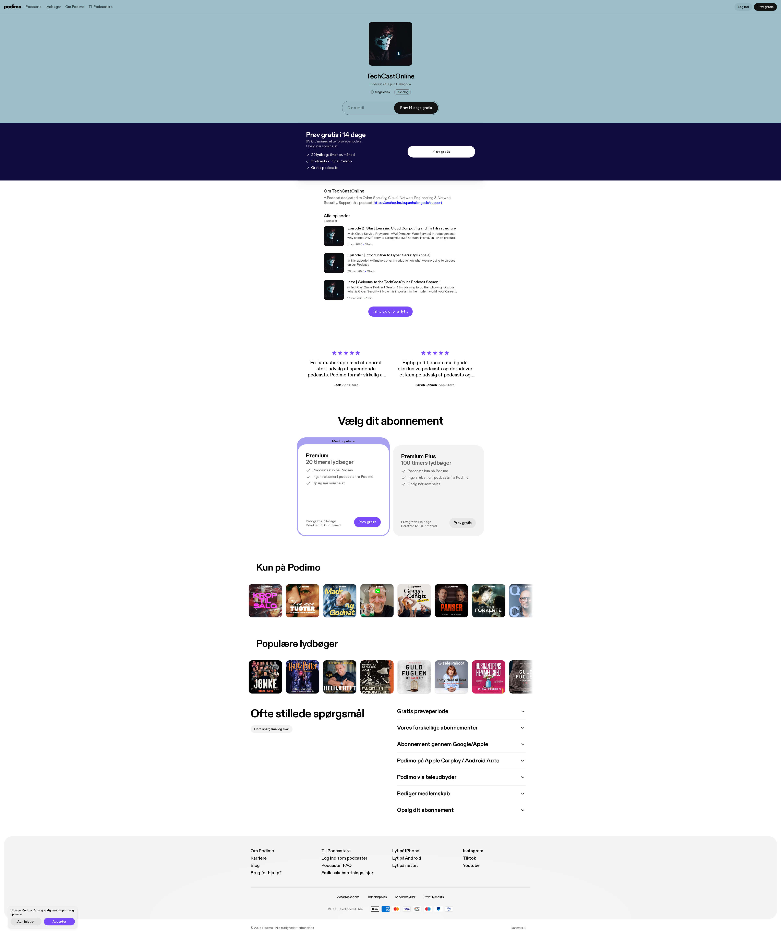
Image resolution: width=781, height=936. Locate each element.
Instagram (473, 851)
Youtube (471, 865)
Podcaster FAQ (336, 865)
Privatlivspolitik (433, 897)
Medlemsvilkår (405, 897)
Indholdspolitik (377, 897)
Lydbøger (53, 6)
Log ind (743, 7)
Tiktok (469, 858)
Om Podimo (74, 6)
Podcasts (33, 6)
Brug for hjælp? (266, 873)
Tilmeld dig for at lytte (391, 311)
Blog (255, 865)
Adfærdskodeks (348, 897)
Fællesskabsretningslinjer (347, 873)
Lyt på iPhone (405, 851)
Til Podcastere (100, 6)
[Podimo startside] (12, 7)
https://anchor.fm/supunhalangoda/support (408, 202)
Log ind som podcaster (344, 858)
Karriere (259, 858)
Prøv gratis (765, 7)
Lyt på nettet (405, 865)
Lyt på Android (406, 858)
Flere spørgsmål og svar (271, 729)
